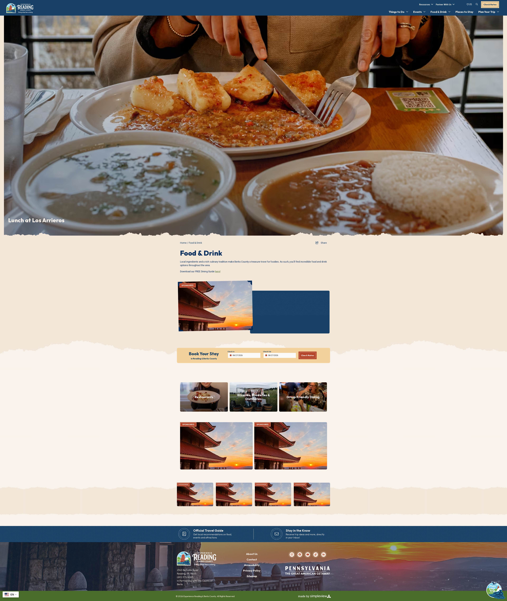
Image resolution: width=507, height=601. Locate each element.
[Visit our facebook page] (299, 554)
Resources (424, 4)
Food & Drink (439, 11)
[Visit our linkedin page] (323, 554)
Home (184, 242)
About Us (251, 554)
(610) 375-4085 (185, 577)
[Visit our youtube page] (307, 554)
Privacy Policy (251, 570)
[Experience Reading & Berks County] (19, 8)
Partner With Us (443, 4)
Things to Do (396, 11)
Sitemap (252, 576)
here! (217, 271)
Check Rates (490, 4)
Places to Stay (464, 11)
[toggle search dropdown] (476, 4)
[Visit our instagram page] (292, 554)
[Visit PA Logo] (307, 574)
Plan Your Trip (486, 11)
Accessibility (251, 565)
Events (417, 11)
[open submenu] (406, 11)
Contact (252, 559)
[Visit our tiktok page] (315, 554)
